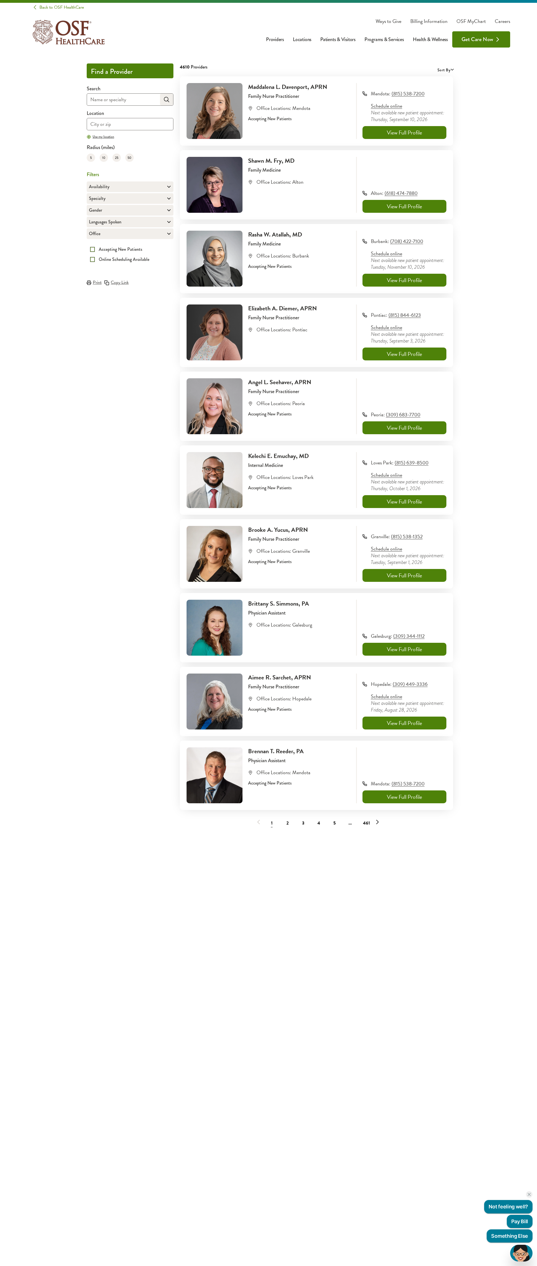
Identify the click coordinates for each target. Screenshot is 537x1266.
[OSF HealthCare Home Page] (69, 32)
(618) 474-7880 (401, 193)
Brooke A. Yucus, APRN (278, 529)
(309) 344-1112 (409, 636)
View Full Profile (404, 132)
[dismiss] (529, 1194)
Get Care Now (477, 39)
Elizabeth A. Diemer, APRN (282, 308)
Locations (302, 39)
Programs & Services (384, 39)
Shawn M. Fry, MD (271, 160)
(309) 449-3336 (410, 684)
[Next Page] (377, 822)
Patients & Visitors (337, 39)
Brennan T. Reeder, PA (276, 751)
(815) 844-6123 (404, 315)
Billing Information (428, 21)
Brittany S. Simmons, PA (278, 603)
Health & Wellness (430, 39)
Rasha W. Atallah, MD (275, 234)
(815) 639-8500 (411, 462)
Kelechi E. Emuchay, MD (278, 455)
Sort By (443, 69)
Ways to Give (388, 21)
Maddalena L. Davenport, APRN (287, 86)
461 (366, 823)
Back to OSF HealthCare (61, 7)
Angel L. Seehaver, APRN (279, 382)
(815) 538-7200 (408, 93)
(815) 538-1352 (407, 536)
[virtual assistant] (521, 1253)
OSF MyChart (471, 21)
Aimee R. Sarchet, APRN (279, 677)
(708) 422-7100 (406, 241)
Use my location (103, 136)
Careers (502, 21)
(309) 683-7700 (403, 414)
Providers (275, 39)
